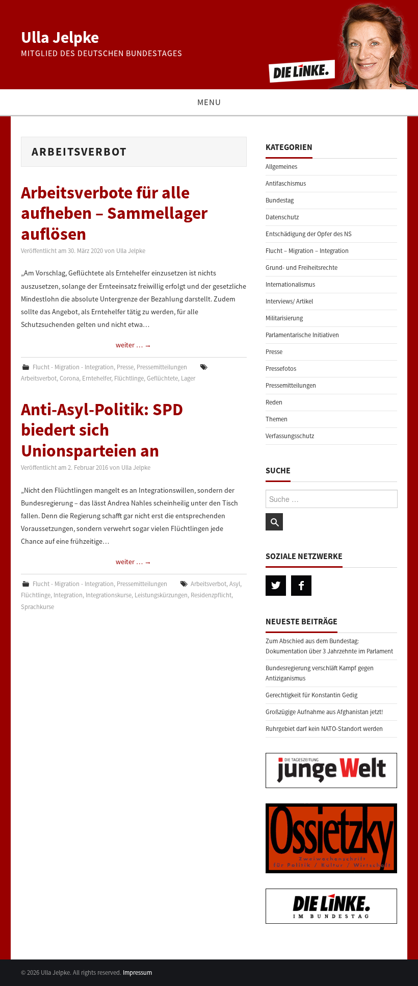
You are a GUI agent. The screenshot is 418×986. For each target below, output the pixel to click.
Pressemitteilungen (162, 367)
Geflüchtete (162, 378)
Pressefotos (281, 368)
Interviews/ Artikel (289, 301)
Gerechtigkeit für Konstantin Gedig (311, 695)
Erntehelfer (96, 378)
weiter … (133, 344)
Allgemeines (281, 166)
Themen (277, 419)
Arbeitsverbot (39, 378)
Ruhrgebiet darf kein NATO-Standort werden (324, 728)
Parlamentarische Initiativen (302, 335)
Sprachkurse (37, 607)
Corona (69, 378)
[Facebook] (301, 585)
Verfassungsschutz (290, 436)
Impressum (137, 972)
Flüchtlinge (129, 378)
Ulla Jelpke (60, 37)
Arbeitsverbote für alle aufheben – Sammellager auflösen (114, 213)
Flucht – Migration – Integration (307, 251)
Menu (209, 102)
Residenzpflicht (211, 595)
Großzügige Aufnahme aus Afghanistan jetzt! (324, 712)
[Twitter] (276, 585)
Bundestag (280, 200)
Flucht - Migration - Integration (73, 367)
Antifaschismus (286, 183)
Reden (274, 402)
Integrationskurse (109, 595)
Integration (68, 595)
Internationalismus (290, 284)
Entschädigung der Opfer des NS (309, 234)
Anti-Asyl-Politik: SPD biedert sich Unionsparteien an (102, 429)
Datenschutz (282, 217)
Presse (125, 367)
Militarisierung (284, 318)
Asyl (234, 584)
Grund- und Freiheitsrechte (301, 267)
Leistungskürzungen (161, 595)
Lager (188, 378)
